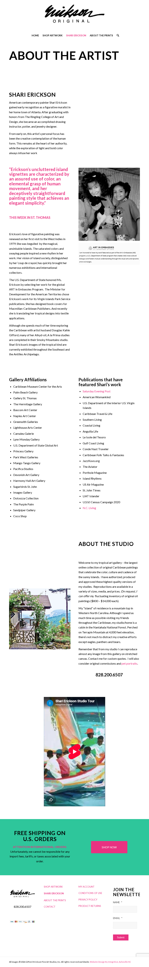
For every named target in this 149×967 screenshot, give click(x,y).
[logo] (74, 15)
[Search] (117, 35)
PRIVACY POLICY (87, 899)
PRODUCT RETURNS (89, 905)
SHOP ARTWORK (53, 886)
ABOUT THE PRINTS (55, 900)
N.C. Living (89, 508)
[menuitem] (35, 35)
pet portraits (129, 663)
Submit (120, 937)
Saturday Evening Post (96, 391)
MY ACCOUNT (86, 886)
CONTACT (49, 906)
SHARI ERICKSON (54, 893)
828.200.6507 (109, 674)
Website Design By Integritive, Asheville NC (110, 962)
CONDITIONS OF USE (90, 893)
